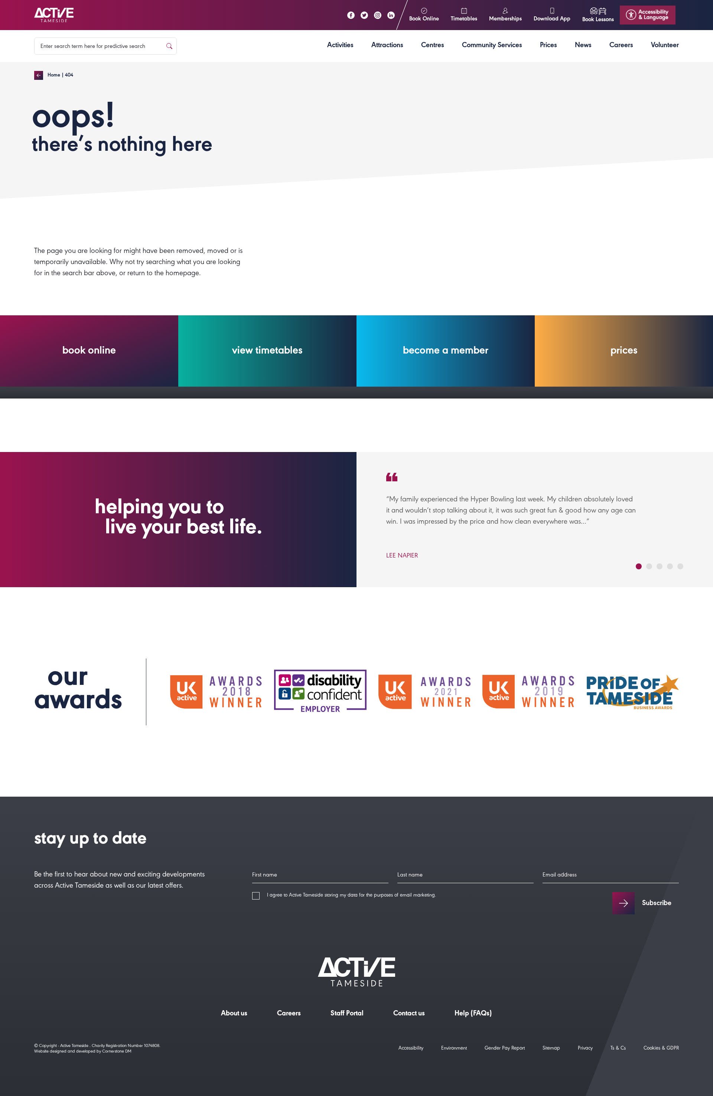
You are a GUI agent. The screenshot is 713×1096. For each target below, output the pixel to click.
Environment (454, 1048)
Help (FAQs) (473, 1014)
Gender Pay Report (505, 1048)
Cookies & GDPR (661, 1048)
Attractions (387, 46)
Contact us (409, 1014)
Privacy (585, 1048)
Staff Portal (347, 1014)
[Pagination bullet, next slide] (639, 566)
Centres (432, 46)
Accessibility (410, 1048)
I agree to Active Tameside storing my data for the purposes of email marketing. (351, 895)
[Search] (169, 46)
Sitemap (551, 1048)
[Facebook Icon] (351, 15)
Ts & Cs (618, 1048)
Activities (340, 46)
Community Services (492, 46)
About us (234, 1014)
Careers (621, 46)
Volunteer (665, 46)
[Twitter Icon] (364, 15)
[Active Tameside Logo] (54, 15)
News (583, 46)
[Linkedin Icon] (391, 15)
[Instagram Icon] (377, 15)
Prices (548, 46)
